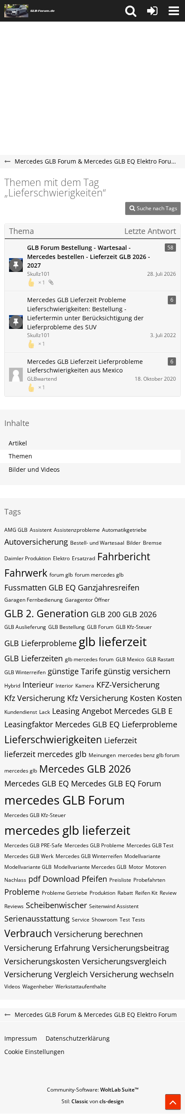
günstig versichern (137, 671)
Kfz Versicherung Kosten (111, 698)
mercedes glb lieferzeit (67, 830)
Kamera (84, 685)
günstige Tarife (75, 671)
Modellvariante (142, 856)
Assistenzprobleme (77, 529)
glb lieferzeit (113, 641)
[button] (130, 10)
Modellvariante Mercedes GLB (90, 867)
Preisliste (120, 880)
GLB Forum (100, 627)
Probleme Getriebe (64, 892)
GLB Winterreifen (25, 672)
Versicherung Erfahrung (47, 948)
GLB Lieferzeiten (33, 658)
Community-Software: (93, 1089)
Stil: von (93, 1101)
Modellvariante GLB (28, 867)
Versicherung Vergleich (46, 974)
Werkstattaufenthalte (81, 986)
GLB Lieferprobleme (40, 643)
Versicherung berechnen (98, 934)
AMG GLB (16, 529)
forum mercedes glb (99, 574)
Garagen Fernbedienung (33, 599)
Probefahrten (149, 880)
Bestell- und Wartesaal (97, 542)
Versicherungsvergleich (124, 961)
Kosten (169, 698)
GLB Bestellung (66, 627)
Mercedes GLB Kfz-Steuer (35, 815)
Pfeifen (94, 879)
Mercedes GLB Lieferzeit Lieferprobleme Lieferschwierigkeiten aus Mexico (85, 366)
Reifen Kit (146, 892)
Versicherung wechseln (132, 974)
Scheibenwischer (56, 905)
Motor (136, 867)
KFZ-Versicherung (128, 684)
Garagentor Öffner (87, 599)
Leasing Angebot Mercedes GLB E (112, 711)
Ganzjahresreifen (108, 587)
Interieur (37, 684)
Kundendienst (20, 712)
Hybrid (12, 685)
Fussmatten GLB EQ (40, 587)
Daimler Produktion (27, 558)
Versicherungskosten (42, 961)
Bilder (133, 542)
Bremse (152, 542)
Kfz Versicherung (34, 698)
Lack (44, 712)
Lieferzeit (120, 740)
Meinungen (102, 755)
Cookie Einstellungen (34, 1052)
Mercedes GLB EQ (36, 783)
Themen (20, 456)
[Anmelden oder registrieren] (152, 10)
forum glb (61, 574)
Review (168, 892)
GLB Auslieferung (25, 627)
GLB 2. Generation (46, 613)
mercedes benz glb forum (148, 755)
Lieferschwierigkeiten (53, 739)
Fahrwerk (25, 573)
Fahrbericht (123, 556)
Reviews (14, 906)
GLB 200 (105, 614)
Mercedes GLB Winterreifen (89, 856)
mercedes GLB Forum (64, 800)
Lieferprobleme (149, 724)
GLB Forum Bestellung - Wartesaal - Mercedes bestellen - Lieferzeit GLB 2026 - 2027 (88, 256)
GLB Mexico (130, 659)
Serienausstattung (37, 918)
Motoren (155, 867)
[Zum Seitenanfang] (173, 1102)
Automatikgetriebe (124, 529)
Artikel (18, 443)
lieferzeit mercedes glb (45, 754)
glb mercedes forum (89, 659)
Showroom (104, 919)
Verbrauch (28, 933)
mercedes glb (20, 770)
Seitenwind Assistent (114, 906)
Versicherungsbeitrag (130, 948)
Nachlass (15, 880)
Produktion (102, 892)
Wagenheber (37, 986)
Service (80, 919)
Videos (12, 986)
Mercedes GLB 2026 (85, 769)
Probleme (22, 892)
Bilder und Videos (34, 469)
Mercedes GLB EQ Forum (116, 783)
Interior (64, 685)
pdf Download (54, 879)
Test (125, 919)
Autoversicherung (36, 541)
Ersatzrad (83, 558)
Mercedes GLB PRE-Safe (33, 845)
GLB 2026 (140, 614)
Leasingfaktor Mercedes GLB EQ (62, 724)
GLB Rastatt (160, 659)
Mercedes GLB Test (149, 845)
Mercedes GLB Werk (28, 856)
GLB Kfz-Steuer (134, 627)
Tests (138, 919)
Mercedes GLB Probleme (94, 845)
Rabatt (125, 892)
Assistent (41, 529)
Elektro (61, 558)
